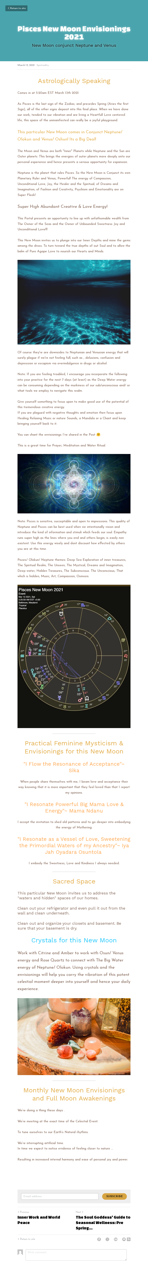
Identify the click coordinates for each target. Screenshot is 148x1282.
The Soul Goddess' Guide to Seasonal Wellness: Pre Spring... (103, 1222)
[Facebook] (99, 1239)
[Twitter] (107, 1239)
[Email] (124, 1239)
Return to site (18, 8)
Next (78, 1212)
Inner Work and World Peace (39, 1220)
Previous (24, 1212)
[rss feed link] (128, 1239)
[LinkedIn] (115, 1239)
